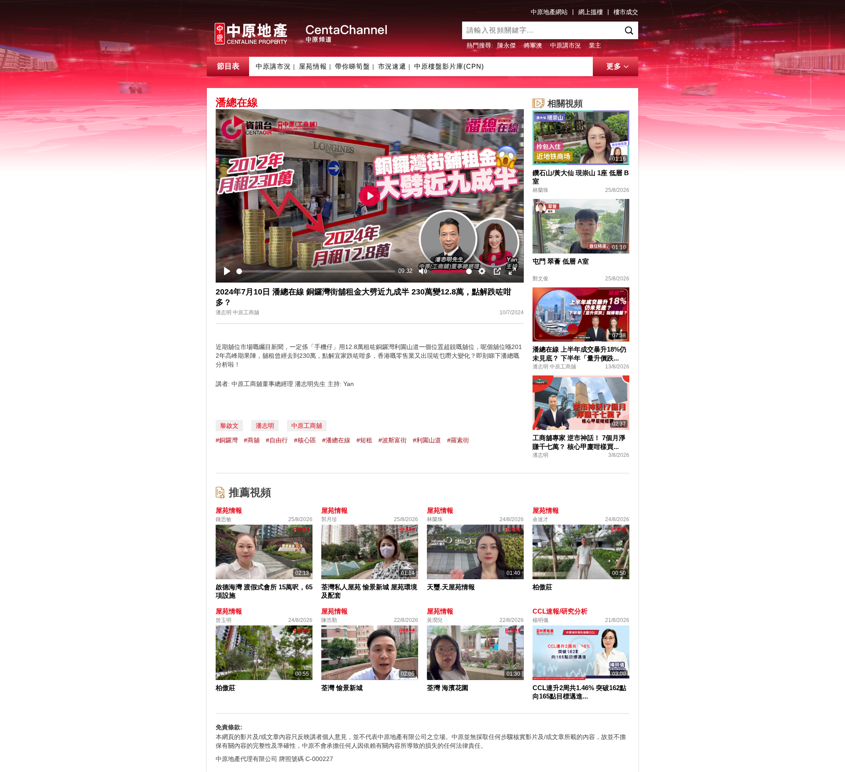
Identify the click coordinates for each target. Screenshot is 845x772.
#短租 (364, 440)
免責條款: (229, 727)
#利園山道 (427, 440)
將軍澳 (533, 45)
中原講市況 (565, 45)
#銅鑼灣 (227, 440)
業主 (595, 45)
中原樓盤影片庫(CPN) (449, 66)
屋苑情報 (313, 66)
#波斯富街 (392, 440)
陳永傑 (506, 45)
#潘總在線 (336, 440)
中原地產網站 (549, 11)
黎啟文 (229, 425)
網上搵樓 (590, 11)
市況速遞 (392, 66)
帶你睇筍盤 (352, 66)
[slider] (315, 271)
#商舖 (252, 440)
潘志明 (265, 425)
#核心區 (305, 440)
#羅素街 (458, 440)
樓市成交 (626, 11)
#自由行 (277, 440)
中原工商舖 (306, 425)
